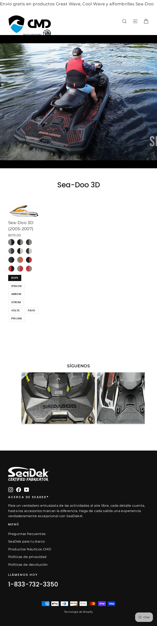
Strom (16, 301)
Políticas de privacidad (27, 557)
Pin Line (16, 317)
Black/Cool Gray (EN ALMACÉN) (20, 251)
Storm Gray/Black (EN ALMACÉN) (11, 242)
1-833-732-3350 (33, 584)
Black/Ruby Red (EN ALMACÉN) (29, 260)
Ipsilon (16, 285)
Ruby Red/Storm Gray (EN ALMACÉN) (29, 268)
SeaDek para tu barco (26, 541)
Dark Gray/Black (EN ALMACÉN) (11, 260)
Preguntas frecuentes (27, 534)
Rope (15, 277)
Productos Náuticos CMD (29, 549)
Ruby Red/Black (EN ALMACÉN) (11, 268)
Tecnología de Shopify (78, 611)
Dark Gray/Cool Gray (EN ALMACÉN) (29, 251)
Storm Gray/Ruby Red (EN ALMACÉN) (20, 268)
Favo (31, 309)
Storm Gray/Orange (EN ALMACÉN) (20, 260)
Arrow (16, 293)
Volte (15, 309)
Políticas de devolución (28, 565)
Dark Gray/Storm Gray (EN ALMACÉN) (29, 242)
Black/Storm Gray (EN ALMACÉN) (20, 242)
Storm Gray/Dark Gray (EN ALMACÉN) (11, 251)
